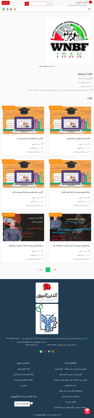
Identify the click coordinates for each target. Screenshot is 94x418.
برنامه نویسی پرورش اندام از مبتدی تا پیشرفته (26, 246)
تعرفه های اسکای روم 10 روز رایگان (70, 391)
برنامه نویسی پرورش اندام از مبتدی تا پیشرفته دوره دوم (70, 246)
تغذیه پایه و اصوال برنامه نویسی (78, 138)
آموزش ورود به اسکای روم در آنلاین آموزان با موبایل (70, 380)
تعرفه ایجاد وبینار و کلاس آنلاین (23, 374)
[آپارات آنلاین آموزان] (7, 9)
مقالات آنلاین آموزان (23, 369)
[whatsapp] (3, 9)
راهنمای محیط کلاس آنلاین (70, 396)
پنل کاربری (5, 3)
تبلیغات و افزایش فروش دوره (23, 380)
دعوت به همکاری (70, 385)
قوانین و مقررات (70, 402)
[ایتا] (15, 9)
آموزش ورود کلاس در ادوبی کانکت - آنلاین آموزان (70, 369)
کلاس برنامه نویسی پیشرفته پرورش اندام (27, 192)
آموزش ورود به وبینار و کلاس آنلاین (70, 374)
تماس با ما (23, 385)
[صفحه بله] (11, 9)
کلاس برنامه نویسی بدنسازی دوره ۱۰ (29, 138)
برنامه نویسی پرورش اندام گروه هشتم (76, 192)
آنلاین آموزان (42, 415)
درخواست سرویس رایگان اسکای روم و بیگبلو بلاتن (70, 407)
